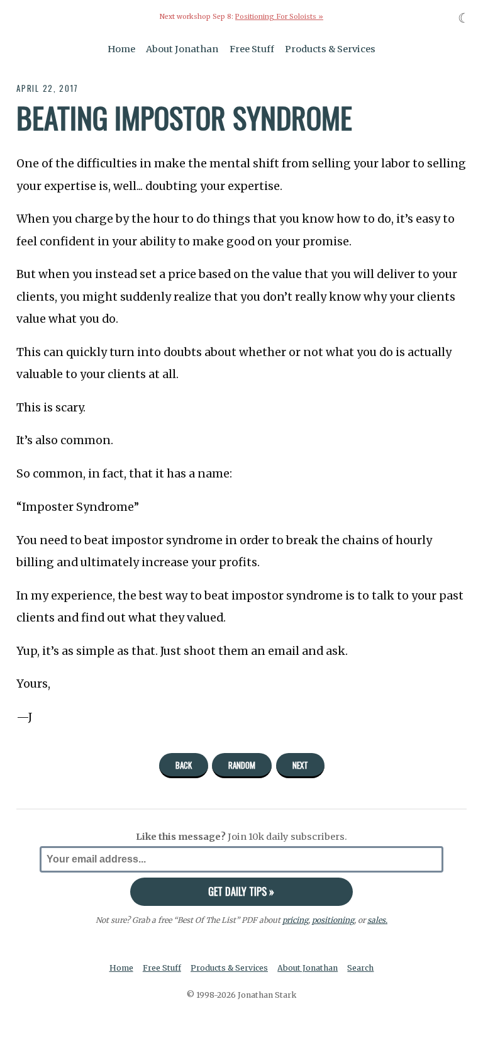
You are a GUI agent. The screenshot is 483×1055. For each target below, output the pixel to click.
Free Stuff (252, 49)
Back (183, 765)
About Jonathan (182, 49)
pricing (295, 920)
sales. (377, 920)
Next (300, 765)
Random (241, 765)
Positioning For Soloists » (279, 17)
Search (360, 968)
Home (121, 49)
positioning (333, 920)
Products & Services (330, 49)
